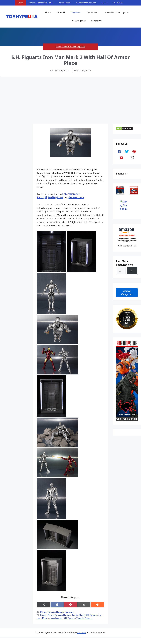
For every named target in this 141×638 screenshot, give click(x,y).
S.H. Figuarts (69, 618)
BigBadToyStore (54, 197)
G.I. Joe (105, 3)
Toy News (76, 12)
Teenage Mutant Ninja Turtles (41, 3)
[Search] (132, 270)
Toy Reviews (92, 12)
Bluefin (74, 615)
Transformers (64, 3)
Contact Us (96, 20)
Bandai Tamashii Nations (59, 615)
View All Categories (126, 292)
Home (48, 12)
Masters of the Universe (86, 3)
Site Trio (81, 632)
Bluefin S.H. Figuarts (88, 615)
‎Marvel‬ (45, 618)
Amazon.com (76, 197)
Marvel (20, 3)
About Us (61, 12)
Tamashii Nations (69, 46)
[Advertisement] (70, 97)
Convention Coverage (114, 12)
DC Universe (118, 3)
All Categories (79, 20)
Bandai (43, 615)
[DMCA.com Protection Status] (124, 129)
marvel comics (56, 618)
